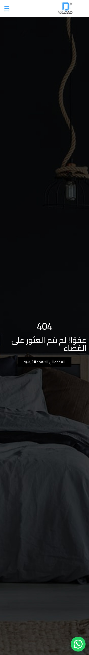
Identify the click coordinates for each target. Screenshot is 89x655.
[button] (23, 8)
